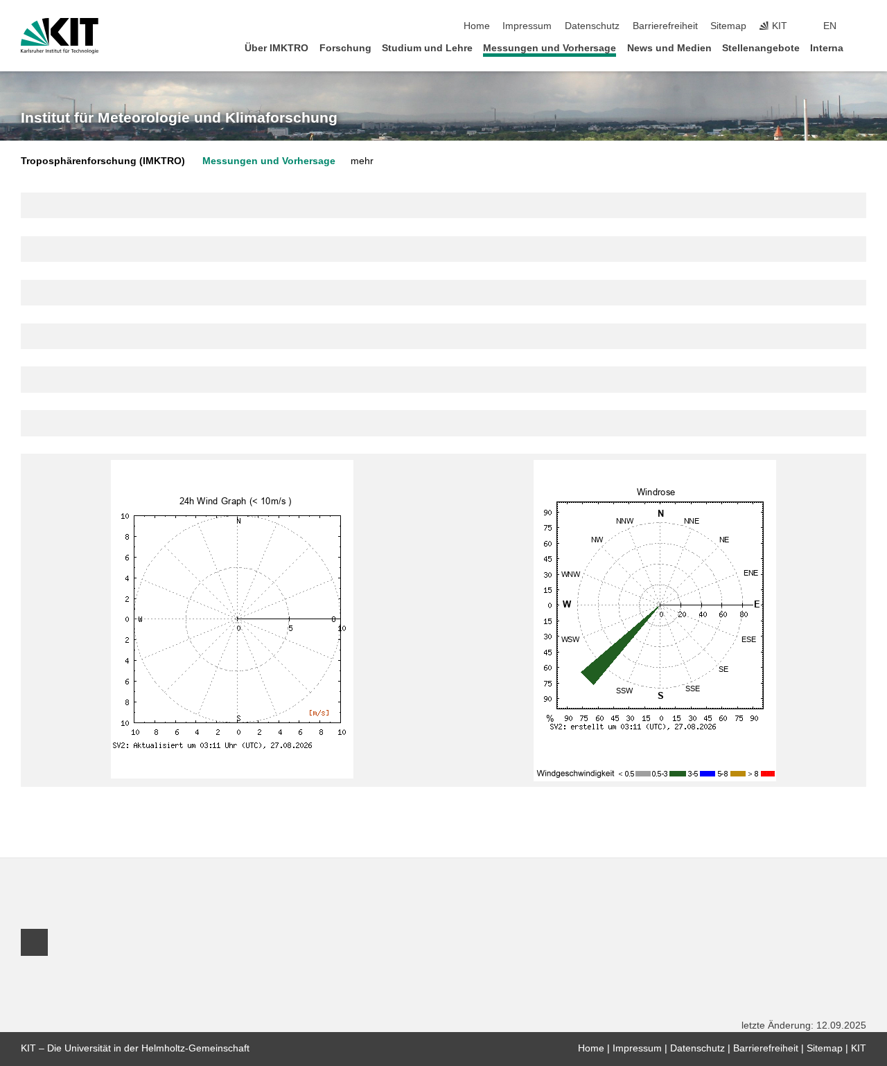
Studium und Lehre (427, 48)
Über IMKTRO (276, 48)
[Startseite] (862, 47)
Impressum (527, 26)
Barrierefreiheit (665, 26)
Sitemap (728, 26)
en (829, 26)
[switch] (862, 26)
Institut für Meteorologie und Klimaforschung (179, 117)
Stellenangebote (761, 48)
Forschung (345, 48)
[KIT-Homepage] (59, 36)
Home (477, 26)
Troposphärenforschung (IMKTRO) (103, 161)
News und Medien (669, 48)
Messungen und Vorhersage (549, 48)
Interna (826, 48)
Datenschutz (592, 26)
